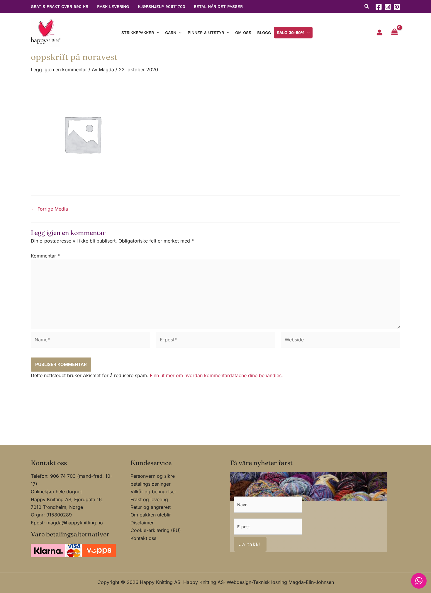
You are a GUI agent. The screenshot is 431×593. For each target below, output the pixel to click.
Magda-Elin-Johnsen (311, 582)
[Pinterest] (396, 7)
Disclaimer (142, 523)
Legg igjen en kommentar (59, 69)
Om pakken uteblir (150, 515)
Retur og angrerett (150, 507)
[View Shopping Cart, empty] (394, 32)
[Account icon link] (379, 32)
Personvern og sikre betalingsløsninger (152, 480)
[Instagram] (387, 7)
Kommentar (45, 256)
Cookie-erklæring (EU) (155, 530)
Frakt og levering (149, 499)
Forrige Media (49, 208)
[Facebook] (378, 7)
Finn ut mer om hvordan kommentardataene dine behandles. (216, 375)
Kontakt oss (143, 538)
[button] (366, 7)
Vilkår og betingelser (153, 491)
